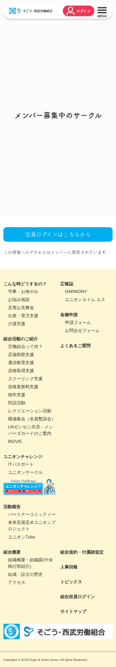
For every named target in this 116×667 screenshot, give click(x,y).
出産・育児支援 (23, 343)
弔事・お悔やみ (23, 319)
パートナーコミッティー (32, 542)
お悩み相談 (19, 327)
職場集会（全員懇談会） (32, 446)
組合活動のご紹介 (20, 366)
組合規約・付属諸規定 (82, 580)
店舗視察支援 (21, 382)
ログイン (83, 11)
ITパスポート (21, 492)
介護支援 (16, 351)
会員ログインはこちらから (58, 262)
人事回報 (69, 595)
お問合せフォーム (82, 358)
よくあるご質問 (75, 373)
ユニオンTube (21, 565)
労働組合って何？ (25, 374)
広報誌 (66, 311)
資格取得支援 (21, 398)
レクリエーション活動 (29, 438)
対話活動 (16, 430)
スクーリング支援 (25, 406)
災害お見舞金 (21, 335)
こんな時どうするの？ (25, 311)
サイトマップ (73, 639)
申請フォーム (78, 350)
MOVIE (15, 469)
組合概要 (12, 580)
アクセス (16, 610)
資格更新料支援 (23, 414)
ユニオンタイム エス (85, 327)
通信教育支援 (21, 390)
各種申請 (69, 342)
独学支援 (16, 422)
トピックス (71, 609)
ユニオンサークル (25, 500)
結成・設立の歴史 (25, 602)
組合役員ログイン (77, 624)
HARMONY (76, 319)
